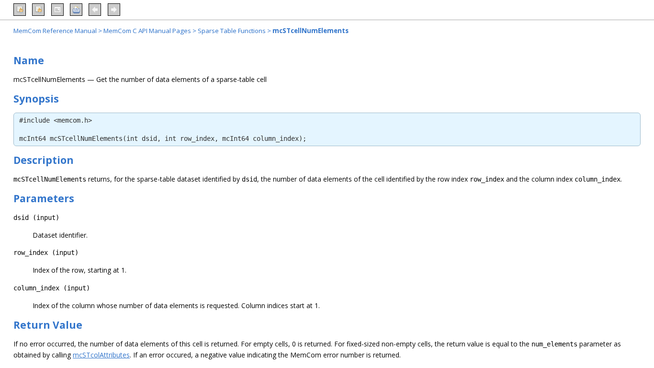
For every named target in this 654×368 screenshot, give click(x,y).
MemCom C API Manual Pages (147, 30)
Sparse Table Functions (232, 30)
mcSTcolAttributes (101, 354)
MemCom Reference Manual (55, 30)
